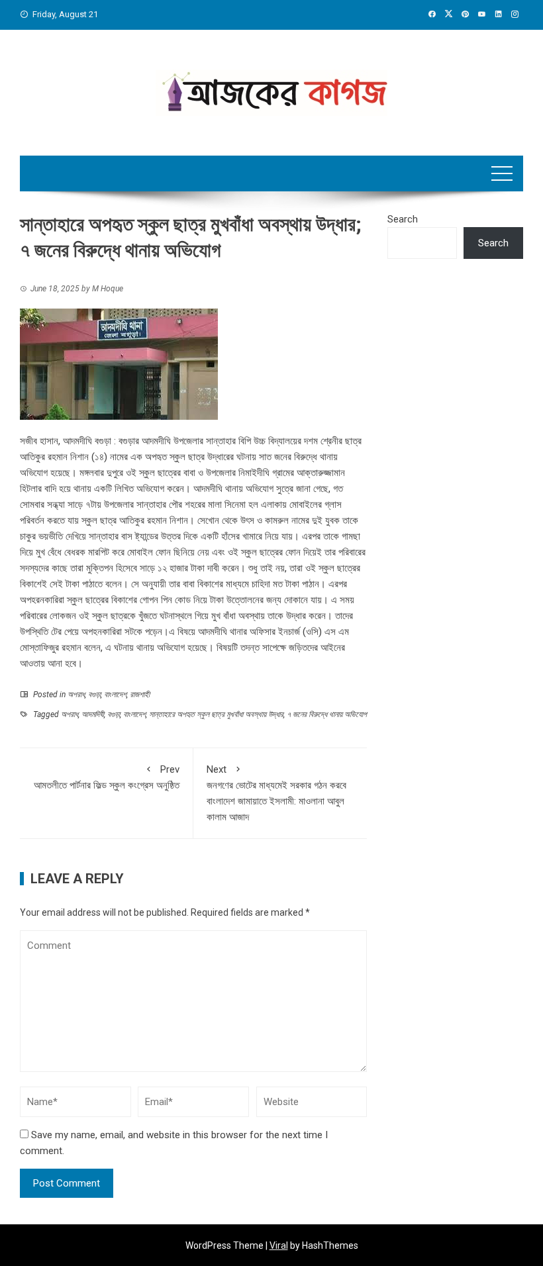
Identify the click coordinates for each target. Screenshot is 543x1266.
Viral (279, 1245)
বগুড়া (94, 694)
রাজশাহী (140, 694)
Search (402, 219)
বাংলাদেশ (115, 694)
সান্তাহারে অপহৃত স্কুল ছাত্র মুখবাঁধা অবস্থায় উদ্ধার (216, 714)
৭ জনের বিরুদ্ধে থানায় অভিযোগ (327, 714)
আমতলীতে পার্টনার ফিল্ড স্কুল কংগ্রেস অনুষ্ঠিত (106, 777)
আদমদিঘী (92, 714)
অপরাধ (76, 694)
